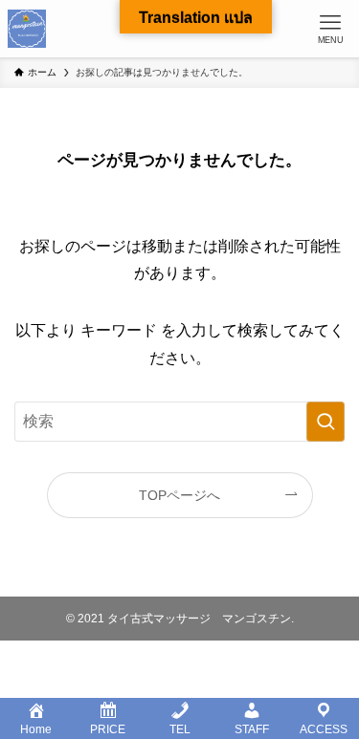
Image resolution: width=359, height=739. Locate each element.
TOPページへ (179, 495)
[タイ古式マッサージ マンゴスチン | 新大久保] (27, 28)
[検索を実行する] (325, 422)
